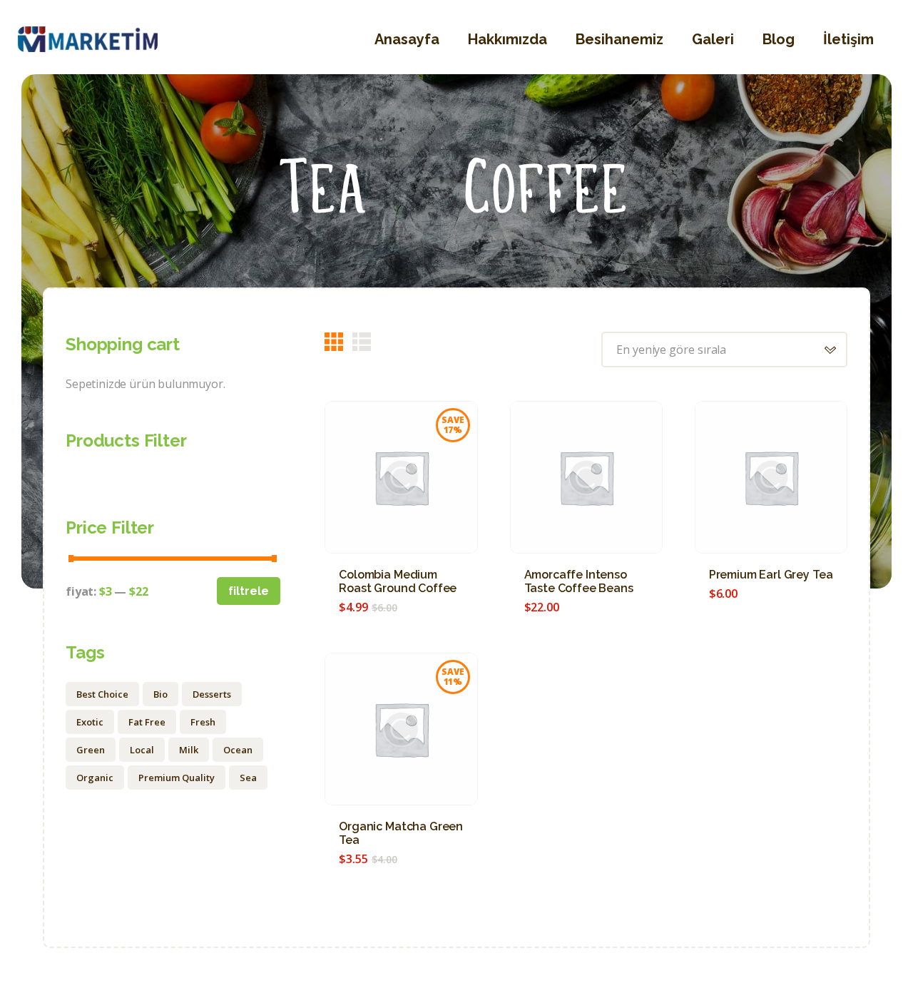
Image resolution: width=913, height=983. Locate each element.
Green (90, 749)
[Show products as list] (361, 342)
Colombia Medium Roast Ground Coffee (397, 581)
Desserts (212, 694)
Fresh (202, 721)
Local (142, 749)
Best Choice (102, 694)
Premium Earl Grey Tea (771, 574)
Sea (248, 777)
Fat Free (146, 721)
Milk (188, 749)
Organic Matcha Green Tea (401, 833)
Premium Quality (176, 777)
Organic (94, 777)
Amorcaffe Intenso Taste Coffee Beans (578, 581)
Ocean (238, 749)
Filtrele (248, 591)
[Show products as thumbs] (334, 342)
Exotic (89, 721)
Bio (160, 694)
